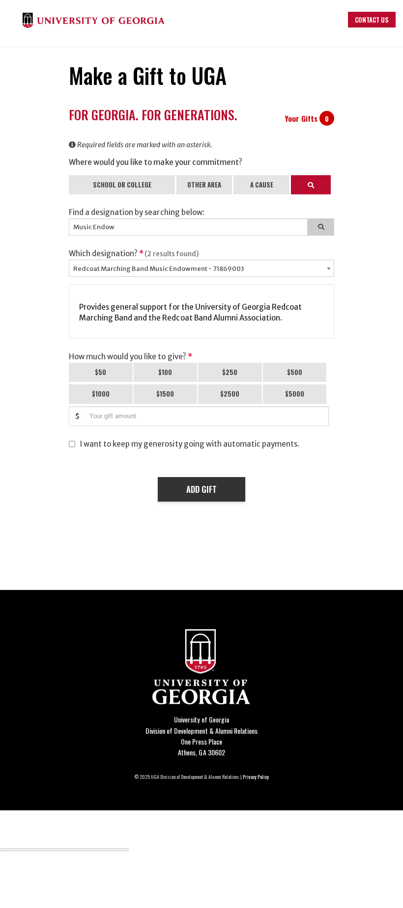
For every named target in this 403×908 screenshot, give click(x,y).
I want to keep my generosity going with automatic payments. (189, 444)
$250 (229, 372)
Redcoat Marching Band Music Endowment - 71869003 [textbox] (158, 269)
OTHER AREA (204, 184)
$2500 (229, 394)
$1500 (165, 394)
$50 (100, 372)
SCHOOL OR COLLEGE (122, 184)
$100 (165, 372)
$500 (294, 372)
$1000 (101, 394)
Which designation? (134, 253)
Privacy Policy (256, 776)
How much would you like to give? (130, 356)
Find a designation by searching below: (136, 212)
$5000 (294, 394)
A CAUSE (261, 184)
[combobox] (201, 268)
